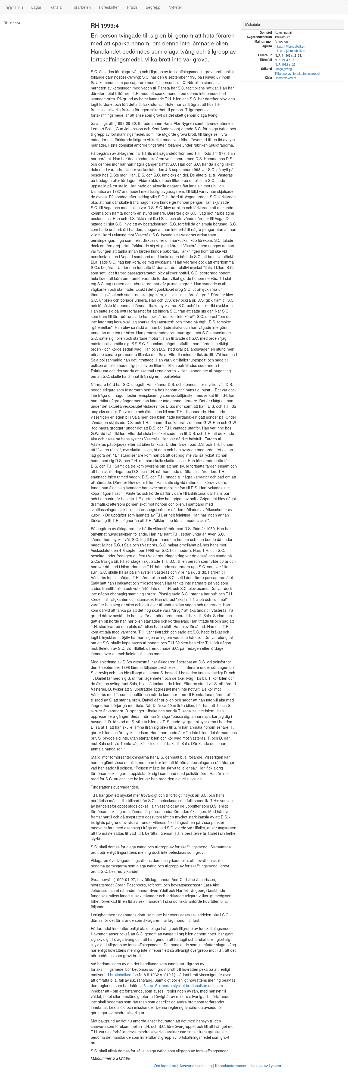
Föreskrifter (109, 7)
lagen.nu (13, 7)
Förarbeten (81, 7)
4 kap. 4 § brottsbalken (290, 46)
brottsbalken (120, 974)
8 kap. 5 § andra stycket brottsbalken (175, 985)
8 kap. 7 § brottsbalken (290, 50)
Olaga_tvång (283, 69)
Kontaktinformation (231, 1065)
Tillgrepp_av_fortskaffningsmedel (297, 73)
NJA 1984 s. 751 (286, 60)
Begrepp (153, 7)
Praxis (132, 7)
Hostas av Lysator (266, 1065)
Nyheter (175, 7)
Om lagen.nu (165, 1065)
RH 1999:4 (12, 22)
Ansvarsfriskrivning (195, 1065)
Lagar (36, 7)
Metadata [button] (252, 24)
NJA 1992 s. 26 (285, 64)
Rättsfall (56, 7)
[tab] (292, 24)
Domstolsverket (285, 78)
